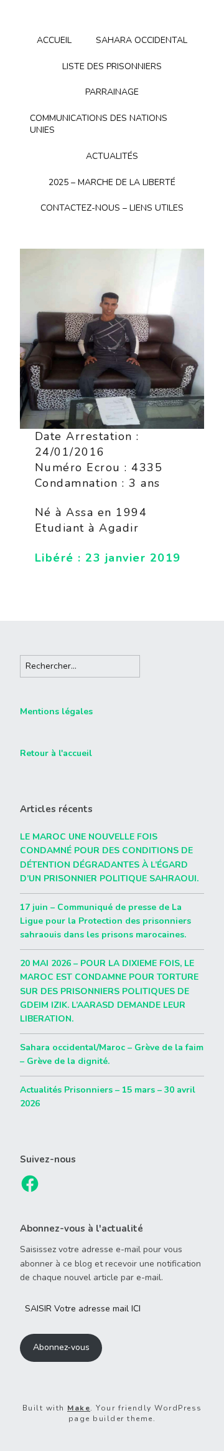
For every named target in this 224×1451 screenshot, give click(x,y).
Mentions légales (56, 711)
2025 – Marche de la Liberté (112, 182)
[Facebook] (30, 1184)
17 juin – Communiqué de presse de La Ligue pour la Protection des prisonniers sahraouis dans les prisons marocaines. (105, 921)
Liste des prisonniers (112, 66)
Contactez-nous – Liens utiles (112, 208)
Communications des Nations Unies (98, 124)
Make (78, 1408)
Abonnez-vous (61, 1347)
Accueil (54, 40)
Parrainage (112, 92)
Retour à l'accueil (56, 753)
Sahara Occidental (141, 40)
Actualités (112, 156)
